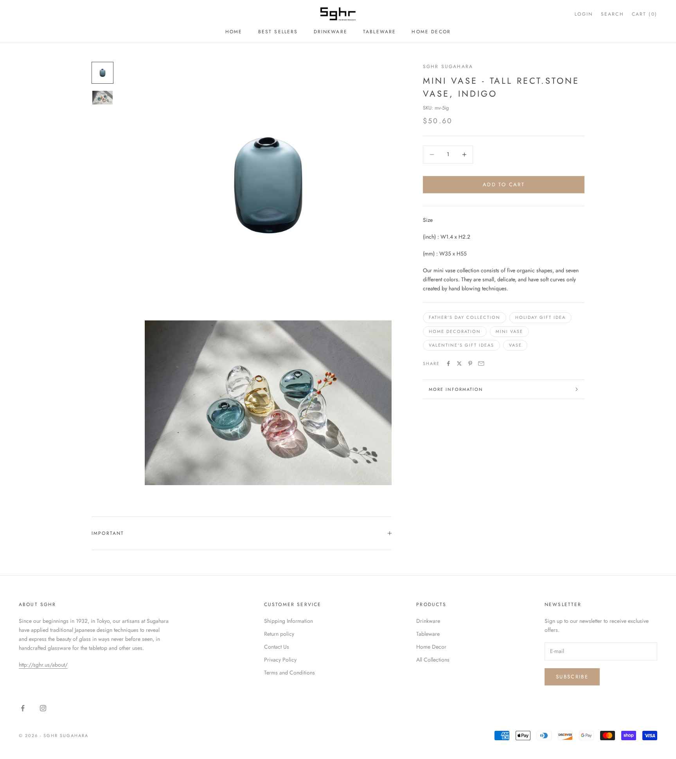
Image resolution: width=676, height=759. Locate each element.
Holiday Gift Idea (540, 317)
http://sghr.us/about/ (43, 665)
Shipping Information (288, 621)
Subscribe (572, 676)
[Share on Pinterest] (470, 363)
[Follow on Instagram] (43, 708)
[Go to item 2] (102, 97)
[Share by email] (481, 363)
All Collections (432, 660)
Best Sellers (278, 31)
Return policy (279, 634)
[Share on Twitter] (459, 363)
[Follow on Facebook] (23, 708)
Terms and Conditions (289, 672)
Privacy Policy (280, 660)
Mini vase (509, 331)
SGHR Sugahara (448, 66)
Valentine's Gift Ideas (461, 345)
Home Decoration (455, 331)
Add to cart (504, 184)
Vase (515, 345)
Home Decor (431, 31)
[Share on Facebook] (448, 363)
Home (234, 31)
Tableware (379, 31)
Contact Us (276, 647)
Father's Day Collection (464, 317)
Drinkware (330, 31)
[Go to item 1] (102, 73)
